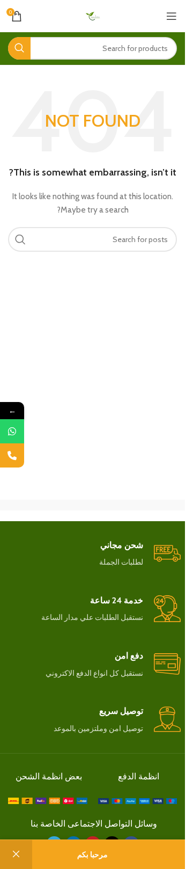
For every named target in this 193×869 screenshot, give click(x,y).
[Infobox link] (92, 554)
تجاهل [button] (16, 854)
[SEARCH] (19, 48)
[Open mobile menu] (171, 16)
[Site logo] (92, 15)
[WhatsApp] (12, 431)
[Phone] (12, 455)
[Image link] (137, 800)
